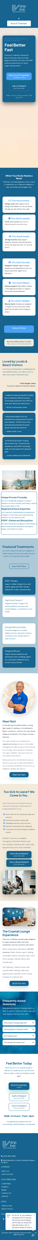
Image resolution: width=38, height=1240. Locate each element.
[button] (19, 19)
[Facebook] (3, 1218)
